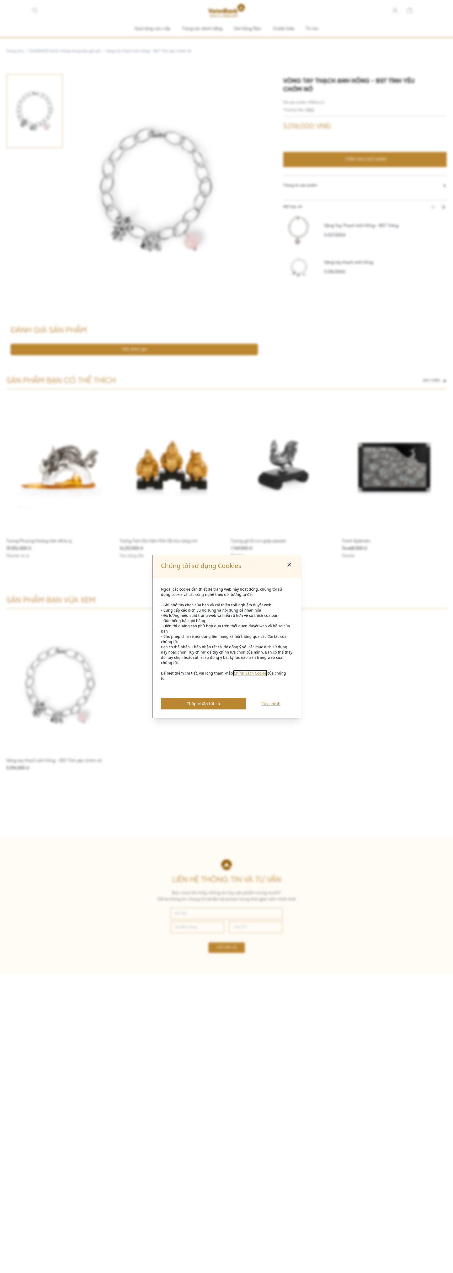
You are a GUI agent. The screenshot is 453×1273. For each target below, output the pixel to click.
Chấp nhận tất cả (203, 704)
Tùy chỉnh (271, 704)
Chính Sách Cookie (250, 673)
